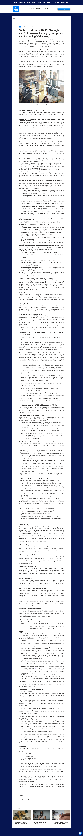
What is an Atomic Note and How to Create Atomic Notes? (61, 822)
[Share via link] (28, 799)
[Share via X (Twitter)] (22, 799)
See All (68, 807)
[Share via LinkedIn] (25, 799)
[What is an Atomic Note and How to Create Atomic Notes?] (61, 815)
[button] (68, 18)
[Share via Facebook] (19, 799)
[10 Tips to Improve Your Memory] (41, 815)
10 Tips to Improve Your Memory (40, 822)
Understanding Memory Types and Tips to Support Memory (21, 822)
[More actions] (63, 26)
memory (21, 795)
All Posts (15, 18)
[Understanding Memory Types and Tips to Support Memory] (22, 815)
